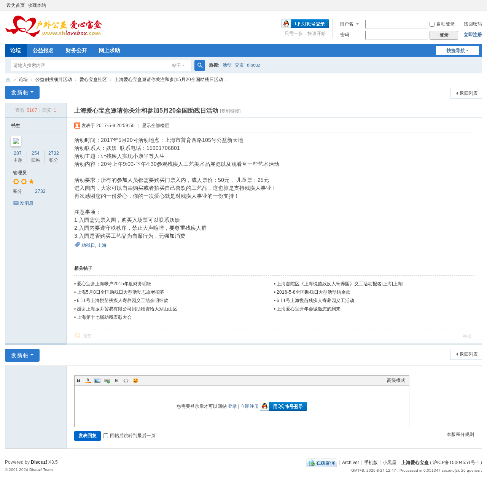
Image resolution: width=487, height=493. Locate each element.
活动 (227, 65)
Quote (116, 380)
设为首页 (15, 5)
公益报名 (43, 50)
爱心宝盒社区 (93, 79)
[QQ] (321, 462)
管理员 (20, 172)
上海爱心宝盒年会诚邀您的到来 (309, 309)
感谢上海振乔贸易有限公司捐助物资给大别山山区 (127, 309)
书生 (15, 125)
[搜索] (199, 65)
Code (126, 380)
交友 (239, 65)
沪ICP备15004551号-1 (456, 462)
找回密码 (473, 24)
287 (18, 153)
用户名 (346, 24)
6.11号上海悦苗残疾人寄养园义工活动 (315, 300)
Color (88, 380)
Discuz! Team (41, 470)
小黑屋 (389, 462)
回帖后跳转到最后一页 (133, 435)
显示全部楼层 (155, 125)
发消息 (26, 203)
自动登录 (445, 24)
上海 (102, 245)
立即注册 (473, 34)
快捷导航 (456, 50)
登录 (232, 406)
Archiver (350, 462)
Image (97, 380)
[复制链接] (230, 111)
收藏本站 (37, 5)
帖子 (176, 65)
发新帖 (20, 92)
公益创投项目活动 (53, 79)
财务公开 (76, 50)
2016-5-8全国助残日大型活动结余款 (313, 292)
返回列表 (469, 93)
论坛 (15, 50)
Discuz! (39, 462)
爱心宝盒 (8, 79)
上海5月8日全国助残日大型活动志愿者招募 (120, 292)
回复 (87, 336)
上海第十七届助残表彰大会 (104, 317)
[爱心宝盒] (54, 26)
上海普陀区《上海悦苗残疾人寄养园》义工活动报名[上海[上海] (340, 283)
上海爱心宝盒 (415, 462)
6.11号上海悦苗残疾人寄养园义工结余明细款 (122, 300)
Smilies (135, 380)
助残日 (88, 245)
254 (36, 153)
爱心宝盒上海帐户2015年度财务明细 (114, 283)
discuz (253, 65)
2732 (53, 153)
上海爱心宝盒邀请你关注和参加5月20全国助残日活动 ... (171, 79)
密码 (344, 34)
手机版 (371, 462)
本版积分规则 (460, 434)
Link (107, 380)
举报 (467, 336)
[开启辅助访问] (480, 5)
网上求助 (109, 50)
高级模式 (396, 380)
